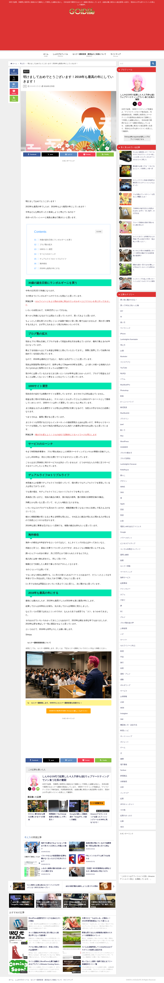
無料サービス (125, 577)
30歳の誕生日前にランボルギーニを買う (56, 240)
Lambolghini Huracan (128, 464)
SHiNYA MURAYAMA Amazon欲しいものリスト (68, 711)
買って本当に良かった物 (129, 305)
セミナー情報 (125, 566)
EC (121, 611)
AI (121, 317)
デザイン (123, 481)
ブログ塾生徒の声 (127, 623)
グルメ (122, 617)
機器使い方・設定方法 (128, 725)
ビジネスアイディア (127, 543)
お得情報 (123, 696)
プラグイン (124, 418)
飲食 (122, 396)
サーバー (123, 640)
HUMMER (124, 447)
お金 (122, 521)
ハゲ (122, 634)
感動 (122, 679)
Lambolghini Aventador (129, 339)
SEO (122, 827)
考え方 (26, 71)
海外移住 (43, 263)
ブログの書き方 (126, 453)
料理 (122, 651)
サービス (123, 691)
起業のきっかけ (126, 815)
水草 (122, 787)
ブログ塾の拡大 (46, 244)
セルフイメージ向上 (127, 645)
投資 (122, 515)
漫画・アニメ (125, 674)
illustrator (123, 356)
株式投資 (123, 407)
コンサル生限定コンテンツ (130, 549)
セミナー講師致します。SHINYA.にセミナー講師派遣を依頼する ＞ (56, 703)
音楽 (122, 509)
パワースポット (126, 538)
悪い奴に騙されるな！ (128, 300)
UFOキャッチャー (127, 804)
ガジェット (124, 742)
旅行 (122, 662)
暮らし (122, 475)
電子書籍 (123, 764)
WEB (122, 708)
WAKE (122, 487)
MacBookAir (124, 413)
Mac (122, 436)
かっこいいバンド (127, 402)
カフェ (122, 594)
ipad (122, 424)
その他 (122, 810)
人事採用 (123, 628)
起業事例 (123, 583)
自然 (122, 668)
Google (123, 532)
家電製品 (123, 776)
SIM (121, 719)
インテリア (124, 793)
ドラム (122, 379)
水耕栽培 (123, 781)
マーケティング (126, 572)
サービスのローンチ (48, 254)
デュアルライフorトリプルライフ (53, 259)
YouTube (123, 368)
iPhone (123, 333)
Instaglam (124, 713)
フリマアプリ (125, 362)
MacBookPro (125, 385)
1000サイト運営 (46, 249)
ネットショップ (126, 736)
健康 (122, 759)
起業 (122, 798)
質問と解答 (124, 555)
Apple (122, 504)
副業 (122, 560)
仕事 (122, 821)
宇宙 (122, 657)
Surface (123, 770)
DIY (121, 311)
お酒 (122, 350)
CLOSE (99, 231)
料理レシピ (124, 730)
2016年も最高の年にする (50, 268)
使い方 (122, 322)
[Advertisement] (82, 33)
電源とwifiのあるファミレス (130, 526)
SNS (122, 492)
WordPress (124, 441)
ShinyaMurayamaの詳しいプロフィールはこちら (137, 138)
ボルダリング (125, 685)
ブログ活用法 (125, 458)
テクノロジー (125, 589)
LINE (122, 702)
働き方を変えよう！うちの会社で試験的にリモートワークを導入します (66, 435)
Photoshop (124, 390)
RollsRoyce (124, 470)
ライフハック (125, 328)
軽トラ (122, 430)
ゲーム (122, 747)
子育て (122, 600)
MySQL (123, 373)
